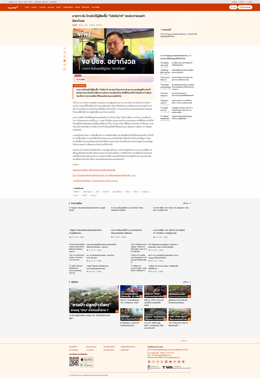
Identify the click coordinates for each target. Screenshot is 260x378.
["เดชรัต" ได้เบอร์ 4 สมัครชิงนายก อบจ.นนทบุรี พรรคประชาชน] (77, 269)
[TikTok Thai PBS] (174, 361)
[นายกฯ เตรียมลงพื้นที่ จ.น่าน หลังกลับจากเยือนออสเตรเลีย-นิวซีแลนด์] (130, 217)
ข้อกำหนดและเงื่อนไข (109, 347)
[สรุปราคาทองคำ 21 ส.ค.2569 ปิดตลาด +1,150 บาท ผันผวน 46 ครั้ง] (165, 102)
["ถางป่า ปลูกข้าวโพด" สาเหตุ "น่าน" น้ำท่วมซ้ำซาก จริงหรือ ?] (94, 299)
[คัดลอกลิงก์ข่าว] (64, 69)
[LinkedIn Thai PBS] (183, 361)
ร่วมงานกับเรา (90, 350)
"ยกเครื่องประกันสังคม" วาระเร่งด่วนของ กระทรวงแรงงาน (95, 180)
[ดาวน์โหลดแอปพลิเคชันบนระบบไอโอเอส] (86, 359)
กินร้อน (127, 192)
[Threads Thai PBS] (162, 361)
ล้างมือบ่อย (145, 192)
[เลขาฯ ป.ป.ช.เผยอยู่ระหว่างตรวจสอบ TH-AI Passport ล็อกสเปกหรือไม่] (139, 258)
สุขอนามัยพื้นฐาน (117, 192)
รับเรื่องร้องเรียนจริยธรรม (128, 347)
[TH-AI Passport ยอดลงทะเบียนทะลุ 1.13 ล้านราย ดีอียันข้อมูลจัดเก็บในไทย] (178, 43)
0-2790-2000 (154, 353)
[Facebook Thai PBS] (149, 361)
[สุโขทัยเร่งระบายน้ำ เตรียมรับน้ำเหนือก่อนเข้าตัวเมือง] (179, 291)
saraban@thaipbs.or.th (173, 357)
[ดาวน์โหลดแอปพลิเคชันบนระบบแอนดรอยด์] (86, 365)
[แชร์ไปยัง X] (64, 56)
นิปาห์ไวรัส (105, 192)
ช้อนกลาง (136, 192)
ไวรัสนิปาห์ (76, 192)
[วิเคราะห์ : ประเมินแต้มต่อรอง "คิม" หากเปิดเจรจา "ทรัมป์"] (131, 291)
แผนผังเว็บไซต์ (73, 347)
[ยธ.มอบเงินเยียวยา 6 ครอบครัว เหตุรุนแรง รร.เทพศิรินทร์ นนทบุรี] (165, 79)
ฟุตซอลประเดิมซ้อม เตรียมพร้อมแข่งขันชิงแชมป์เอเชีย (94, 170)
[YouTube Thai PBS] (170, 361)
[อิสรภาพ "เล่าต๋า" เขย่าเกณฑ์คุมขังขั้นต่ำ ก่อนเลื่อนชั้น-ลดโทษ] (155, 291)
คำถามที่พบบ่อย (73, 350)
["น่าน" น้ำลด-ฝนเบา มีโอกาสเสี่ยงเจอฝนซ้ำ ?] (179, 314)
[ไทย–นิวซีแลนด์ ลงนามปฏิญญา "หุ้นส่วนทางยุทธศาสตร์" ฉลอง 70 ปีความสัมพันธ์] (139, 247)
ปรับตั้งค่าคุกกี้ (125, 350)
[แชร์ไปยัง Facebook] (64, 52)
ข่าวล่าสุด (92, 195)
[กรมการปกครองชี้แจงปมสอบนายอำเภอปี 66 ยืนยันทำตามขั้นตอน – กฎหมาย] (77, 247)
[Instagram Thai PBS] (157, 361)
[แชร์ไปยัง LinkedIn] (64, 64)
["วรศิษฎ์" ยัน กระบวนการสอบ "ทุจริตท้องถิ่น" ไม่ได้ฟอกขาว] (139, 269)
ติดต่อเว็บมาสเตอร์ (109, 350)
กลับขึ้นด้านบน (184, 341)
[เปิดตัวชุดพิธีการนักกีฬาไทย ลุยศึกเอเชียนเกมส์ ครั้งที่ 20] (165, 72)
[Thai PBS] (13, 7)
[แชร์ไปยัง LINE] (64, 60)
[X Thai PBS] (153, 361)
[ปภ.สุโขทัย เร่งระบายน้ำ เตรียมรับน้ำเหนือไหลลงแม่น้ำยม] (165, 64)
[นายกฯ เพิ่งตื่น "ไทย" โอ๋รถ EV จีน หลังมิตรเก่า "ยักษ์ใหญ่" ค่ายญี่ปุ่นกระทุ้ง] (172, 217)
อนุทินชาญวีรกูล (87, 192)
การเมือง (75, 25)
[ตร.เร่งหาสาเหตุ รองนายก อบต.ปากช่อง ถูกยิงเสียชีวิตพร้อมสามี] (165, 95)
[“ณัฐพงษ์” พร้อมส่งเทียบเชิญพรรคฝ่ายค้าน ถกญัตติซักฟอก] (165, 118)
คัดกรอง (76, 195)
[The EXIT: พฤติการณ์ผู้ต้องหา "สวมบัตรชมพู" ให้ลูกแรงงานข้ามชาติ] (155, 314)
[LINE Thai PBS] (166, 361)
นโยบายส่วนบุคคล (91, 347)
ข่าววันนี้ (84, 195)
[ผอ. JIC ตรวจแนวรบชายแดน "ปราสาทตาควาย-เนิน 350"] (77, 258)
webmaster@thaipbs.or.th (163, 355)
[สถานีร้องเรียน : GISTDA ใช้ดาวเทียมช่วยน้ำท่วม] (131, 314)
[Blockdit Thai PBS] (179, 361)
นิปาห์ (97, 192)
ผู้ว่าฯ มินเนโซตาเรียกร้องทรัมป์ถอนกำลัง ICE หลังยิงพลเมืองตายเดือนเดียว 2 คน (104, 175)
